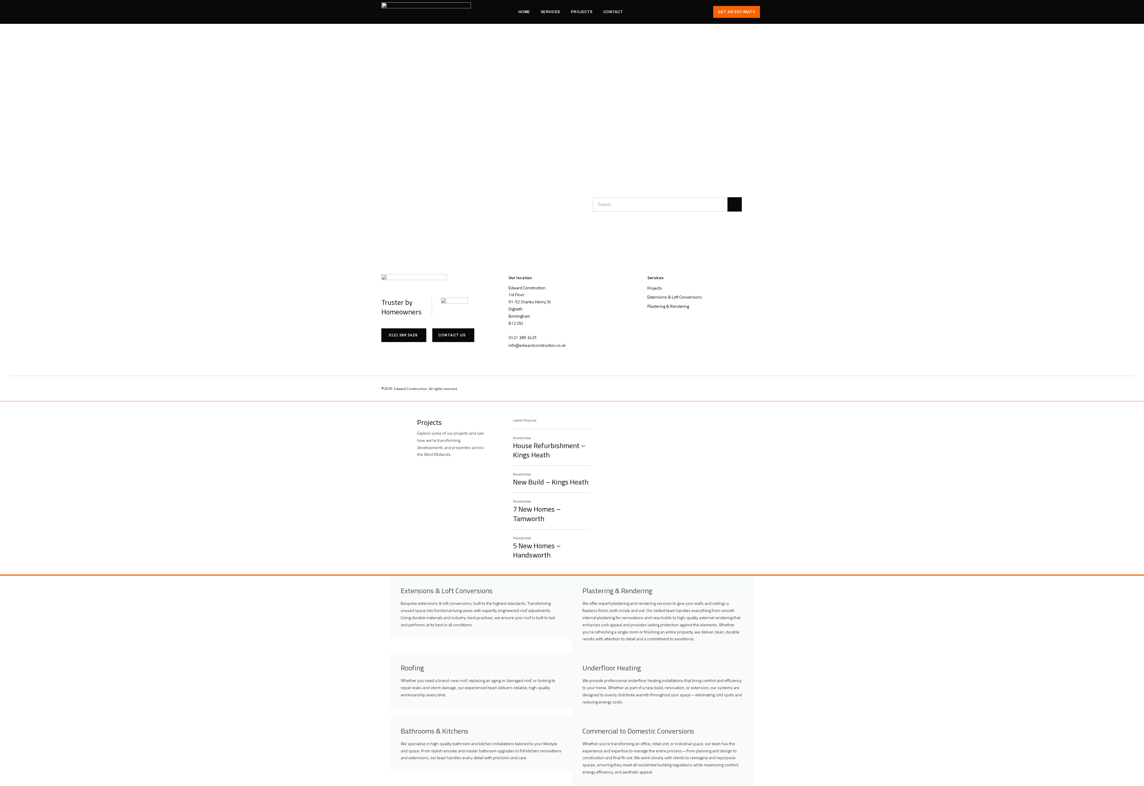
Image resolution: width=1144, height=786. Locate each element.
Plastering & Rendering (668, 306)
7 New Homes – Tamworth (537, 514)
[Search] (735, 204)
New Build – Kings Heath (550, 481)
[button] (523, 337)
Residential (522, 438)
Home (524, 12)
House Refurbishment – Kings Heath (549, 450)
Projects (582, 12)
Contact (613, 12)
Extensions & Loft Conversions (674, 297)
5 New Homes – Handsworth (537, 550)
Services (550, 12)
